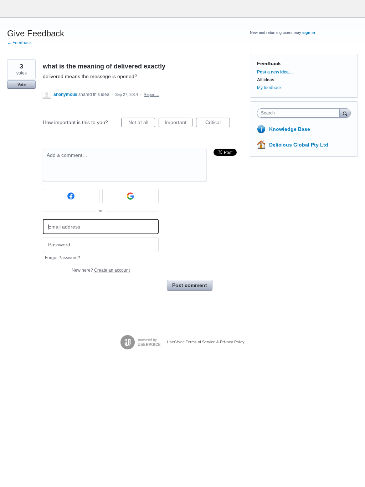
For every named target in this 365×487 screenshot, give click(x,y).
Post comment (189, 285)
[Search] (345, 112)
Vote (21, 84)
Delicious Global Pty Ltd (298, 145)
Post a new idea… (275, 72)
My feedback (269, 87)
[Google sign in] (130, 196)
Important (178, 123)
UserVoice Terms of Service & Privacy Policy (206, 342)
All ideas (265, 79)
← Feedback (19, 42)
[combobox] (300, 113)
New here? (101, 270)
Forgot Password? (62, 257)
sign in (308, 32)
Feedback (269, 63)
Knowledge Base (289, 129)
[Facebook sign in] (71, 196)
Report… (151, 94)
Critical (217, 123)
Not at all (141, 123)
